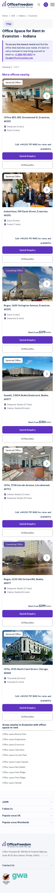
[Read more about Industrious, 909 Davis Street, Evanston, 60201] (27, 231)
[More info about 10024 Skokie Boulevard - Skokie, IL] (27, 389)
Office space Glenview (13, 749)
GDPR (5, 802)
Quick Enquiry (27, 155)
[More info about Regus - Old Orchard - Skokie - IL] (27, 573)
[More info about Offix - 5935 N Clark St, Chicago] (27, 662)
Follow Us (7, 808)
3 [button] (41, 435)
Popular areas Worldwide (15, 822)
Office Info (27, 164)
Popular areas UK (11, 815)
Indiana (22, 15)
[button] (46, 469)
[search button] (32, 4)
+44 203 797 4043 (29, 144)
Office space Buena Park (14, 734)
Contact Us (8, 865)
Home (5, 15)
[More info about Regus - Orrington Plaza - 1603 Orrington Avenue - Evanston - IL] (27, 299)
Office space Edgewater (14, 739)
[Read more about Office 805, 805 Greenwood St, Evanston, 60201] (27, 137)
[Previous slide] (8, 95)
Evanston (33, 15)
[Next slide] (46, 95)
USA (13, 15)
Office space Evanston (13, 744)
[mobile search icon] (46, 4)
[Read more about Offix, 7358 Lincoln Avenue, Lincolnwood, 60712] (27, 505)
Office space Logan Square (15, 761)
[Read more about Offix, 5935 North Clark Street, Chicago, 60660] (27, 689)
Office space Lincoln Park (14, 755)
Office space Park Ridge (14, 772)
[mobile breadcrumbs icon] (52, 4)
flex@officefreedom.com (19, 57)
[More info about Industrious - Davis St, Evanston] (27, 205)
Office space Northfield (13, 767)
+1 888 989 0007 (24, 54)
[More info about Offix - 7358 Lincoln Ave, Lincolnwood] (27, 479)
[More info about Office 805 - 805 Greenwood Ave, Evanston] (27, 111)
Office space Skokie (12, 782)
